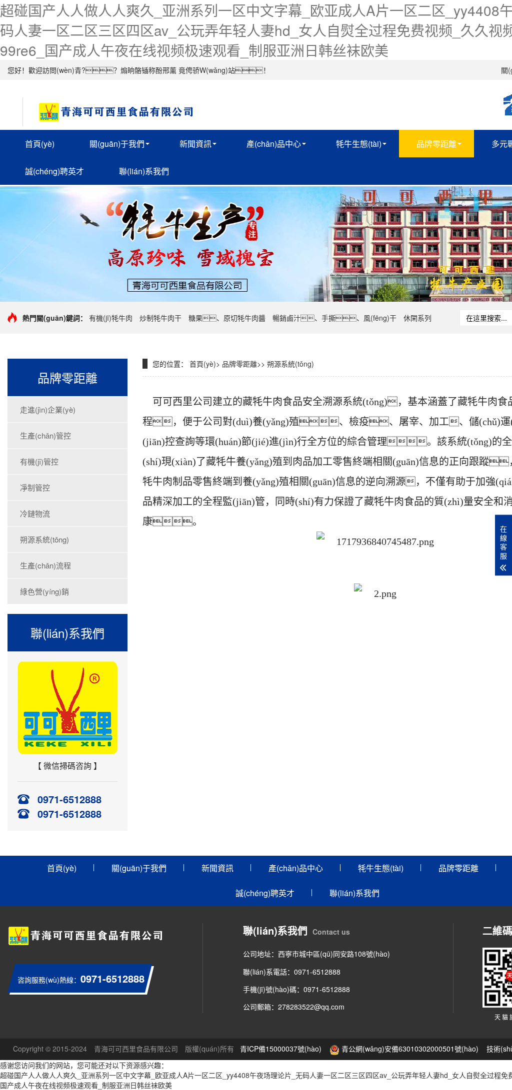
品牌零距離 (436, 143)
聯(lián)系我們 (144, 171)
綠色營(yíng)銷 (44, 591)
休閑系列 (418, 318)
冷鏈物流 (35, 513)
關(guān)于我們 (117, 143)
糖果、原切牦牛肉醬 (227, 318)
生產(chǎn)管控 (45, 435)
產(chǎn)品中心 (273, 143)
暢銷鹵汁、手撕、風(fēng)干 (334, 318)
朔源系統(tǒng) (44, 539)
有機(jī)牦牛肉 (110, 318)
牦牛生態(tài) (359, 143)
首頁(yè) (39, 143)
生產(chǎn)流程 (45, 565)
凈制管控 (35, 487)
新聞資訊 (196, 143)
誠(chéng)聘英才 (54, 171)
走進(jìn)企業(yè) (48, 409)
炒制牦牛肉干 (161, 318)
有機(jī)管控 (39, 461)
